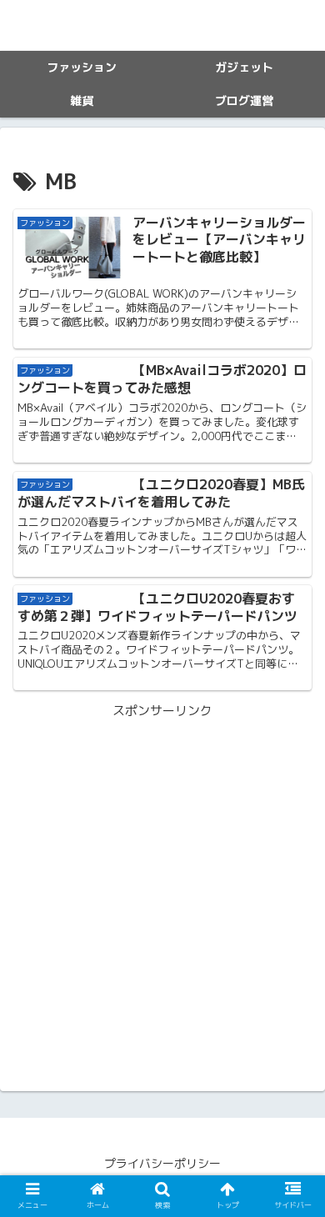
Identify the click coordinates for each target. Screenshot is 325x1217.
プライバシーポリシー (162, 1163)
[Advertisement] (162, 884)
